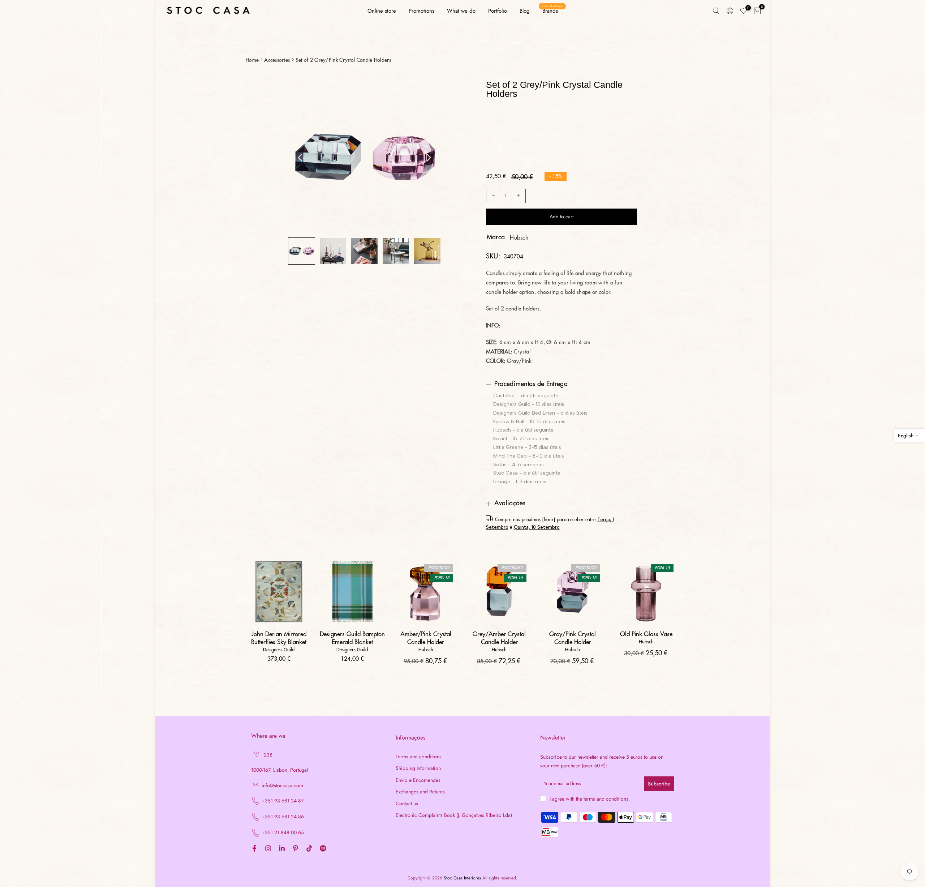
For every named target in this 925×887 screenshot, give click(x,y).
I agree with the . (590, 798)
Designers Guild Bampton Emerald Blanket (352, 638)
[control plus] (519, 196)
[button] (301, 251)
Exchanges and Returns (420, 791)
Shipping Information (418, 768)
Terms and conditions (419, 756)
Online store (381, 11)
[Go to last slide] (300, 157)
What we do (461, 11)
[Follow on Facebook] (254, 848)
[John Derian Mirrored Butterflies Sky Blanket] (279, 591)
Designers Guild (278, 649)
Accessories (277, 60)
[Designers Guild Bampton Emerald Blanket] (352, 591)
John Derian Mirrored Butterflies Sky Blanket (278, 638)
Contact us (407, 803)
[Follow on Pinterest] (295, 848)
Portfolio (497, 11)
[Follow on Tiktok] (309, 848)
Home (252, 60)
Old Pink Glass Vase (646, 634)
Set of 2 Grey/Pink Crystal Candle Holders (343, 60)
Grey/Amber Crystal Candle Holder (499, 638)
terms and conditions (606, 799)
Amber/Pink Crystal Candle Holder (425, 638)
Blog (525, 11)
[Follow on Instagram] (268, 848)
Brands (552, 11)
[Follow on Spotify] (323, 848)
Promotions (421, 11)
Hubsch (519, 238)
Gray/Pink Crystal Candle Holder (572, 638)
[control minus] (492, 196)
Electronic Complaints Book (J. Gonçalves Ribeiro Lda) (454, 815)
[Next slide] (428, 157)
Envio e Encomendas (418, 780)
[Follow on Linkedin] (282, 848)
